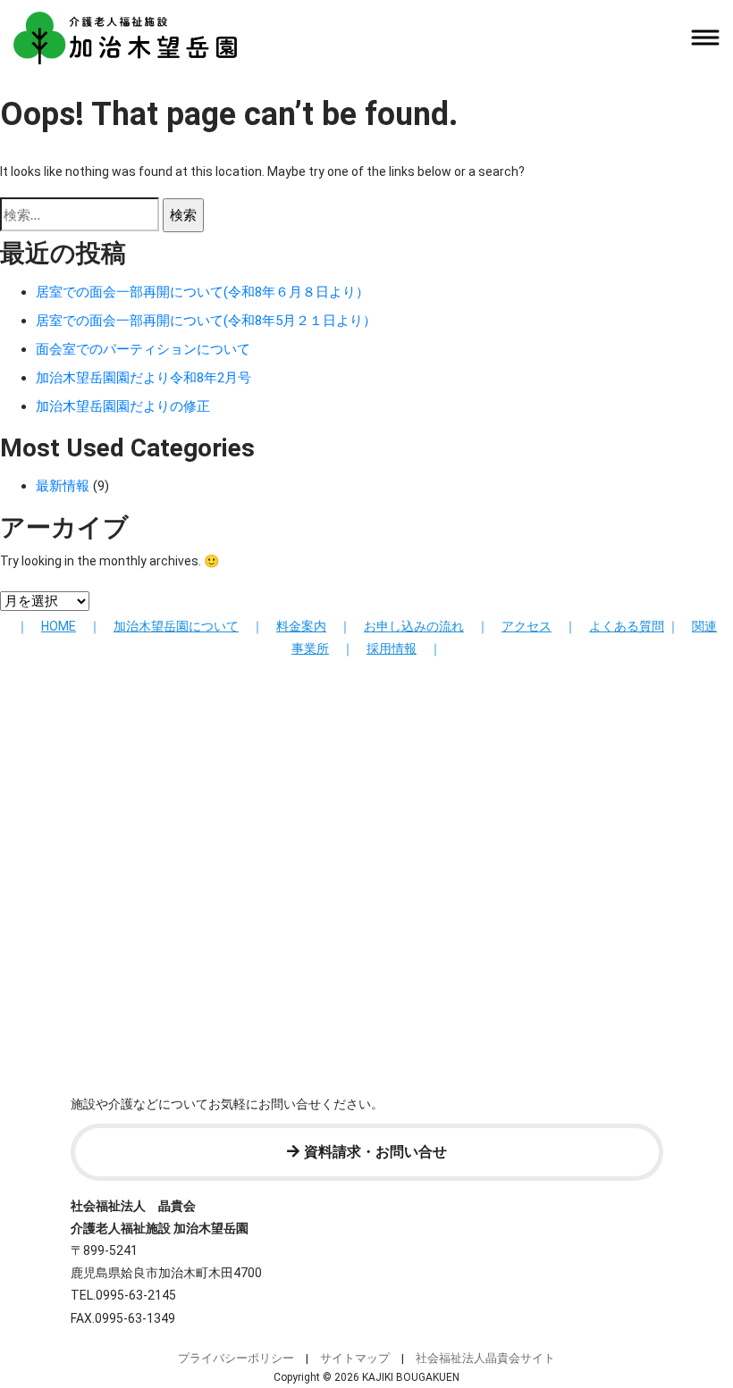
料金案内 (301, 626)
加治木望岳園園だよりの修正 (123, 406)
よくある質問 (626, 626)
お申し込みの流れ (414, 626)
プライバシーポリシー (236, 1358)
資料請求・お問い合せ (375, 1151)
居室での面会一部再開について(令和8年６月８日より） (202, 292)
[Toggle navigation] (705, 38)
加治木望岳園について (176, 626)
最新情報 (62, 486)
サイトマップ (355, 1358)
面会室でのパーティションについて (143, 349)
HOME (58, 626)
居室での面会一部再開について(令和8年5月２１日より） (206, 321)
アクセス (526, 626)
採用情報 (391, 648)
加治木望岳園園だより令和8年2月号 (143, 378)
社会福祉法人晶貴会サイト (485, 1358)
